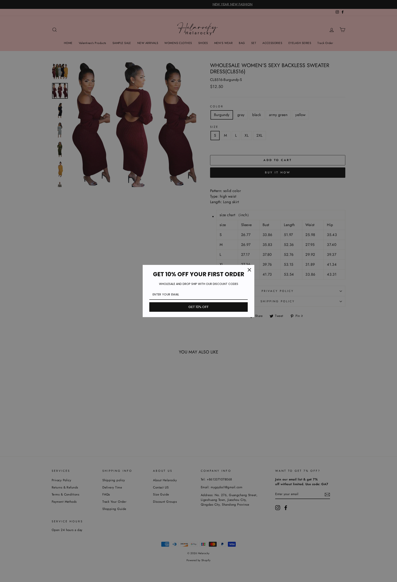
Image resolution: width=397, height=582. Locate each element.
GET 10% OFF (198, 307)
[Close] (249, 270)
